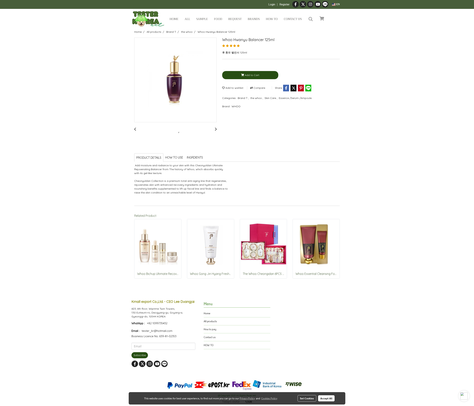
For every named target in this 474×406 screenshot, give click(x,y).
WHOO (236, 106)
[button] (311, 19)
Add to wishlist (234, 88)
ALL (187, 19)
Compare (259, 88)
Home (174, 19)
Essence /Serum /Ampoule (295, 98)
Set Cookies (307, 398)
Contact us (293, 19)
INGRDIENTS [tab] (195, 157)
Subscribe (140, 355)
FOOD (218, 19)
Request (235, 19)
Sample (202, 19)
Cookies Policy (269, 398)
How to (272, 19)
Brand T (243, 98)
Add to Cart (251, 75)
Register (285, 4)
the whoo (256, 98)
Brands (254, 19)
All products (210, 321)
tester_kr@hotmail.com (157, 331)
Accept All (326, 398)
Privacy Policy (247, 398)
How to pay (210, 329)
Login (271, 4)
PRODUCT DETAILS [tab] (148, 157)
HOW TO (208, 345)
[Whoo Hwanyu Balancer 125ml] (175, 80)
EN (338, 4)
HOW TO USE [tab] (174, 157)
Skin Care (271, 98)
